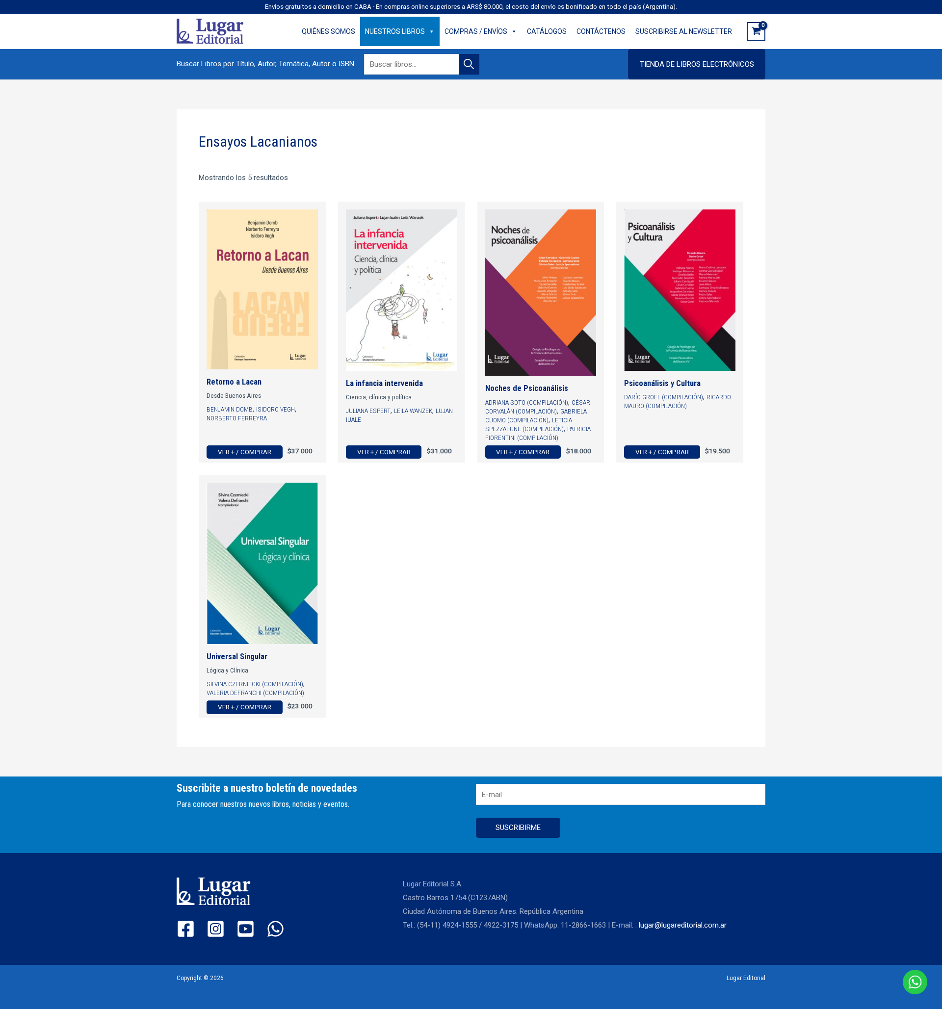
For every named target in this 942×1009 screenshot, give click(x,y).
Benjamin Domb (230, 409)
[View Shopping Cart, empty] (756, 31)
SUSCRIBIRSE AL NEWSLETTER (683, 31)
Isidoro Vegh (275, 409)
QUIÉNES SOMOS (328, 31)
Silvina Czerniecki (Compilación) (255, 684)
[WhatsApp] (275, 929)
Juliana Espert (368, 410)
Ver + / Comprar (244, 452)
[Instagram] (216, 929)
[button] (696, 64)
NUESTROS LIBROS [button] (395, 31)
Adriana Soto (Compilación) (526, 402)
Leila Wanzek (413, 410)
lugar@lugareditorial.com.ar (683, 925)
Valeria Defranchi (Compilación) (255, 693)
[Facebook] (186, 929)
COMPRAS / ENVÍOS (476, 31)
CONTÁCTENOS (601, 31)
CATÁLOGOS (547, 31)
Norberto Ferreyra (237, 418)
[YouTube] (245, 929)
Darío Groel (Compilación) (663, 397)
